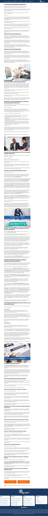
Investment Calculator (27, 500)
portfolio (25, 178)
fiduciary (5, 253)
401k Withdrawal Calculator (28, 498)
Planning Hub (21, 1)
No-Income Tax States (14, 502)
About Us (26, 1)
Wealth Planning (14, 1)
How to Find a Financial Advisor (15, 498)
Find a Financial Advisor (3, 502)
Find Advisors (9, 1)
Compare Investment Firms (4, 500)
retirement (20, 37)
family (5, 400)
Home (5, 1)
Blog (37, 498)
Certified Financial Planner (21, 40)
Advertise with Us (31, 1)
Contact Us (38, 500)
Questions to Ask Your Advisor (15, 500)
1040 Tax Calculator (27, 502)
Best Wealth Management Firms (4, 498)
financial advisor (15, 30)
